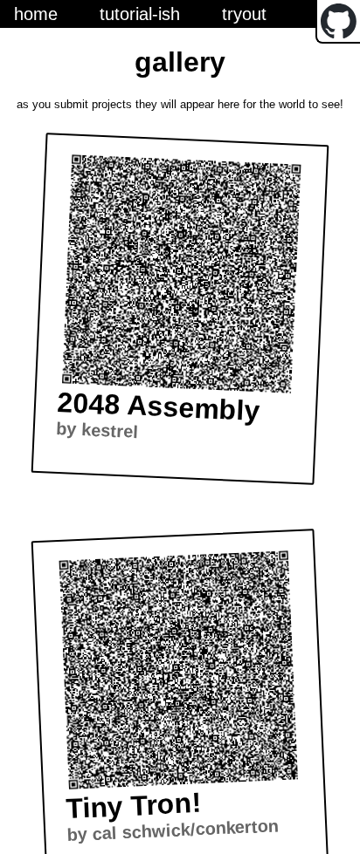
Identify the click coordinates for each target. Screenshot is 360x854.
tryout (244, 14)
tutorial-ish (140, 14)
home (36, 14)
